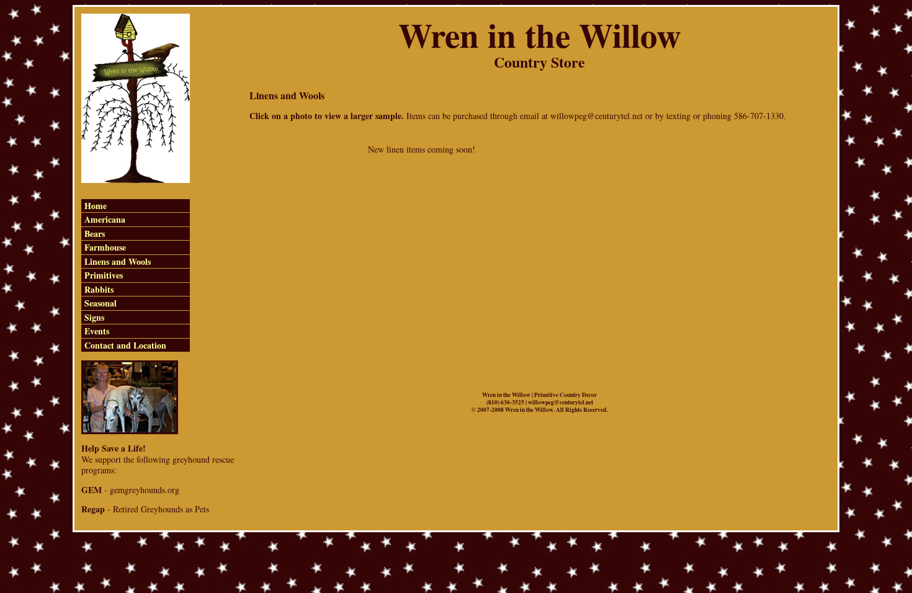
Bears (94, 233)
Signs (94, 317)
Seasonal (100, 303)
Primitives (103, 275)
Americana (104, 219)
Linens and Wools (117, 261)
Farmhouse (105, 247)
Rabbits (99, 289)
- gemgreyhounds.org (130, 490)
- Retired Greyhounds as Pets (145, 509)
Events (96, 330)
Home (95, 205)
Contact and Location (125, 345)
